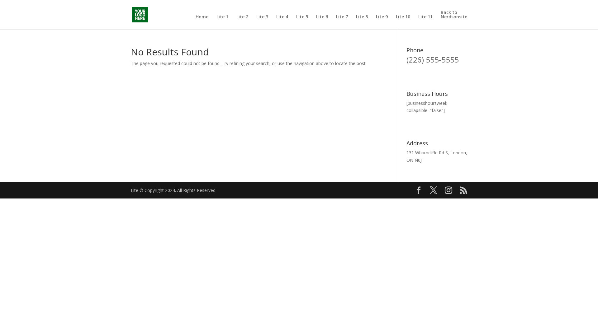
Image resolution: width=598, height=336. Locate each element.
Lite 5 (302, 17)
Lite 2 (242, 17)
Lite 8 (362, 17)
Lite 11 (425, 17)
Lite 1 (222, 17)
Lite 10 (403, 17)
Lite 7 (342, 17)
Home (202, 17)
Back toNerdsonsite (454, 15)
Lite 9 (382, 17)
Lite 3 (262, 17)
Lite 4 (282, 17)
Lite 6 (322, 17)
